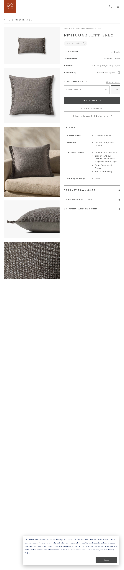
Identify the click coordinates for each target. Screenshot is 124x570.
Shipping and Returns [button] (81, 208)
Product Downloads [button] (80, 190)
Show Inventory (113, 82)
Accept (106, 560)
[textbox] (86, 90)
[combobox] (86, 90)
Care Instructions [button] (78, 199)
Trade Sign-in (92, 100)
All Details (115, 52)
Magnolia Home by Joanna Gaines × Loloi (82, 28)
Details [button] (69, 127)
